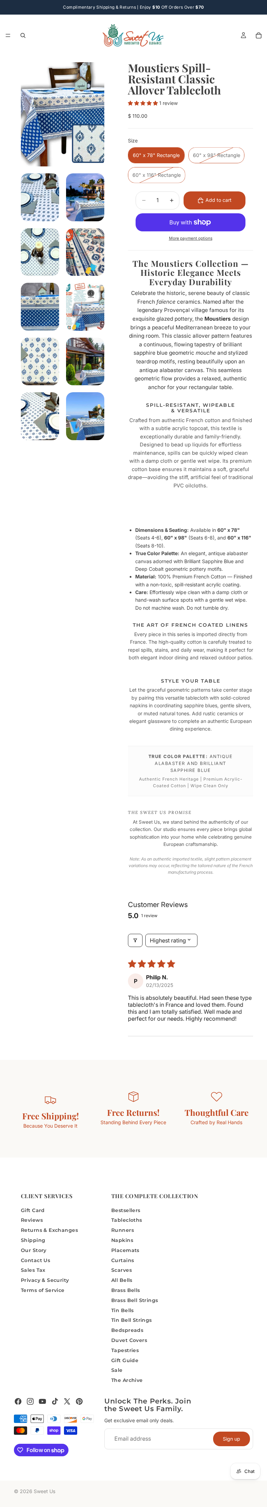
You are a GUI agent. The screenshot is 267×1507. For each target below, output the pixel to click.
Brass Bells (125, 1290)
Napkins (122, 1240)
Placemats (125, 1250)
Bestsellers (125, 1210)
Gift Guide (124, 1360)
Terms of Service (43, 1290)
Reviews (32, 1220)
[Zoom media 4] (40, 252)
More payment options (190, 238)
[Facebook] (18, 1401)
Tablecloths (126, 1220)
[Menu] (8, 35)
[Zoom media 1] (62, 114)
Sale (117, 1370)
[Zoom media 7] (85, 307)
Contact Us (35, 1260)
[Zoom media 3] (85, 197)
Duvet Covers (129, 1340)
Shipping (33, 1240)
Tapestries (125, 1350)
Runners (122, 1230)
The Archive (127, 1380)
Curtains (122, 1260)
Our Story (34, 1250)
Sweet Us (44, 1491)
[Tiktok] (55, 1401)
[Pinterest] (79, 1401)
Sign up (231, 1439)
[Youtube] (42, 1401)
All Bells (121, 1280)
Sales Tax (33, 1270)
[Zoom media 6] (40, 307)
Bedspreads (127, 1330)
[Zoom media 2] (40, 197)
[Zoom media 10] (40, 416)
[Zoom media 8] (40, 362)
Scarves (121, 1270)
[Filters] (135, 940)
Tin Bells (122, 1310)
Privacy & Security (45, 1280)
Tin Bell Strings (131, 1320)
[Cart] (258, 35)
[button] (143, 103)
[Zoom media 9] (85, 362)
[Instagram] (30, 1401)
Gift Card (33, 1210)
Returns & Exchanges (49, 1230)
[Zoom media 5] (85, 252)
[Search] (23, 35)
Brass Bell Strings (134, 1300)
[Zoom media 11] (85, 416)
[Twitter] (67, 1401)
